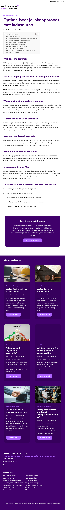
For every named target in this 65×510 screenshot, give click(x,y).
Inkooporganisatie (9, 487)
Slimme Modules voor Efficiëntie (18, 42)
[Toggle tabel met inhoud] (36, 34)
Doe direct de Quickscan (12, 52)
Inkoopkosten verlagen (32, 483)
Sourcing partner (8, 478)
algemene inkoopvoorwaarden (39, 503)
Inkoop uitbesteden (31, 480)
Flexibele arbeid (42, 286)
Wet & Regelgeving (12, 286)
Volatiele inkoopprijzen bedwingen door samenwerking (48, 350)
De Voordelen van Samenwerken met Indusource (22, 50)
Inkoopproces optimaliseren (34, 485)
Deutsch (62, 1)
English (57, 1)
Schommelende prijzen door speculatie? (13, 350)
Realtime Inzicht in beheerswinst (18, 46)
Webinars (51, 286)
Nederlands (53, 1)
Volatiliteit (9, 345)
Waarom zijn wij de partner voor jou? (19, 40)
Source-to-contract (9, 476)
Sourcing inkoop (30, 487)
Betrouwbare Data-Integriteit (17, 44)
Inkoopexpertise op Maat (16, 48)
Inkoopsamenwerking (10, 15)
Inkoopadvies (7, 490)
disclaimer (49, 503)
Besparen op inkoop (31, 478)
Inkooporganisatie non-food (12, 485)
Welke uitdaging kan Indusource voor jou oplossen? (23, 38)
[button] (62, 6)
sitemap (16, 503)
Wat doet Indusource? (15, 36)
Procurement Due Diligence (12, 480)
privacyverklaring (57, 503)
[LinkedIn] (4, 465)
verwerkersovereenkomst (25, 503)
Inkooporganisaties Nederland (13, 483)
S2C (26, 490)
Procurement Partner (31, 476)
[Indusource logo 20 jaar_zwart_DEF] (10, 6)
